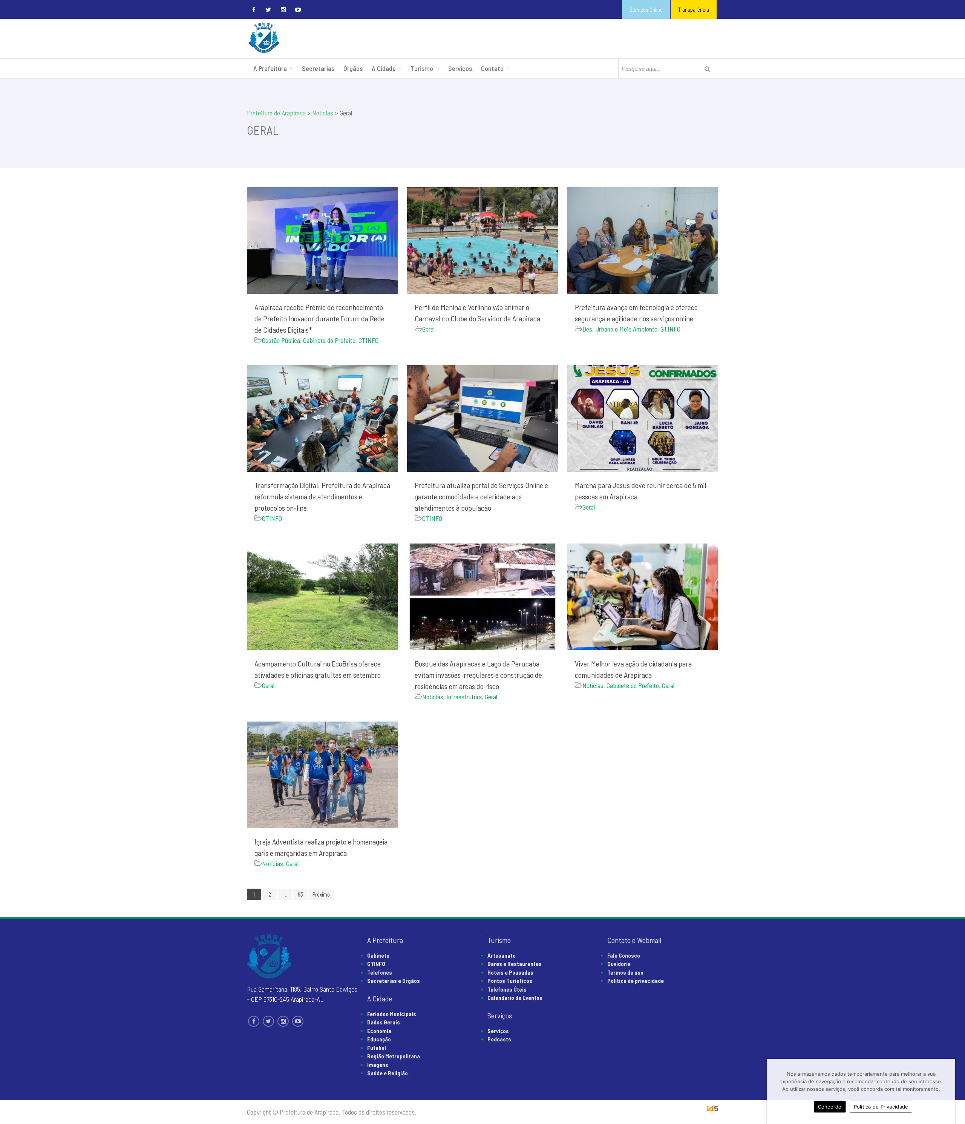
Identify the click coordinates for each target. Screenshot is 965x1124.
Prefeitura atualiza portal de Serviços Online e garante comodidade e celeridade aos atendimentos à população (481, 496)
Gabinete (378, 955)
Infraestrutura (464, 697)
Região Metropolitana (393, 1056)
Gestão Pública (281, 340)
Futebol (376, 1047)
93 (300, 894)
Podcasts (499, 1039)
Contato (492, 68)
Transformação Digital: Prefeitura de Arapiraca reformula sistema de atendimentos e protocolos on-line (322, 496)
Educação (379, 1039)
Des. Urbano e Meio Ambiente (619, 329)
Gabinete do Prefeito (329, 340)
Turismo (422, 68)
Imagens (377, 1064)
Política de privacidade (635, 980)
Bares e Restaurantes (514, 963)
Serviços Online (646, 9)
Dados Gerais (383, 1022)
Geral (428, 329)
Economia (379, 1030)
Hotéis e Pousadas (510, 972)
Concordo (830, 1107)
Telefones (379, 972)
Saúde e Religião (387, 1073)
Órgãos (353, 68)
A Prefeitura (270, 68)
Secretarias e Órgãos (393, 980)
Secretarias (318, 68)
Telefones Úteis (507, 989)
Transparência (693, 9)
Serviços (460, 68)
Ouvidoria (619, 963)
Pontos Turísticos (509, 980)
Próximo (321, 894)
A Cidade (384, 68)
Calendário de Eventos (514, 997)
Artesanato (501, 955)
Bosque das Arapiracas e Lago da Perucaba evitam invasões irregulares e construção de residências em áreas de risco (478, 675)
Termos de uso (625, 972)
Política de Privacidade (881, 1107)
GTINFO (368, 340)
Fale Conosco (623, 955)
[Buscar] (707, 68)
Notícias (432, 697)
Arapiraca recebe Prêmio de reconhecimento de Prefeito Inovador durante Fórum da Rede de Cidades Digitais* (319, 318)
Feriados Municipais (391, 1013)
